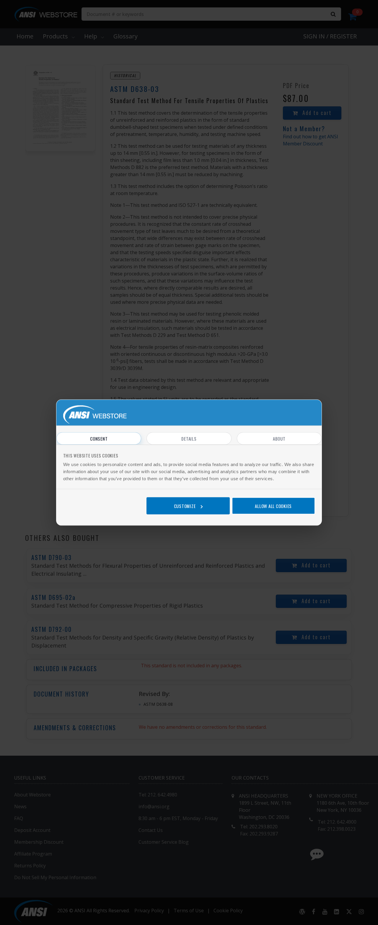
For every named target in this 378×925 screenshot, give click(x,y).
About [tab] (279, 438)
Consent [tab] (98, 438)
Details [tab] (188, 438)
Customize (185, 505)
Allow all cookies (273, 505)
